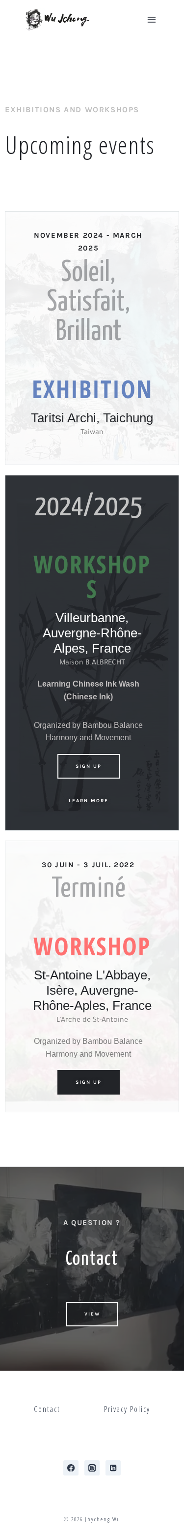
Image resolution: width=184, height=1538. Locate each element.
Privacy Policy (127, 1409)
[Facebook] (71, 1467)
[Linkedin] (113, 1467)
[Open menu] (151, 19)
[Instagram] (92, 1467)
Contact (47, 1409)
